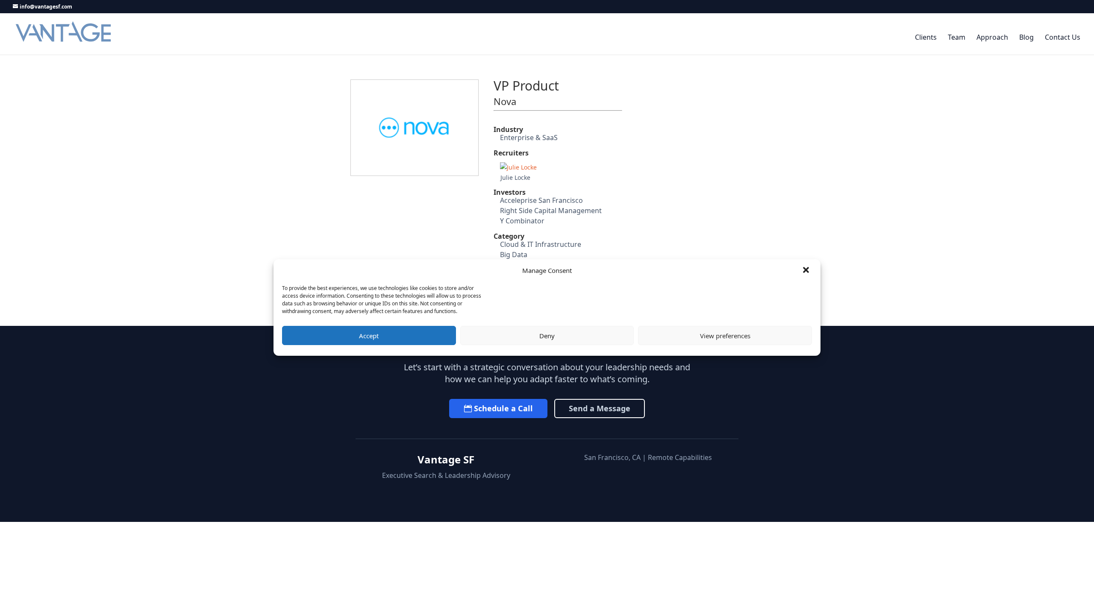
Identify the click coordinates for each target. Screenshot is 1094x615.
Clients (926, 38)
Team (956, 38)
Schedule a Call (503, 408)
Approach (992, 38)
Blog (1026, 38)
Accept (369, 335)
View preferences (725, 335)
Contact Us (1062, 38)
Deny (547, 335)
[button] (807, 271)
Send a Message (599, 408)
